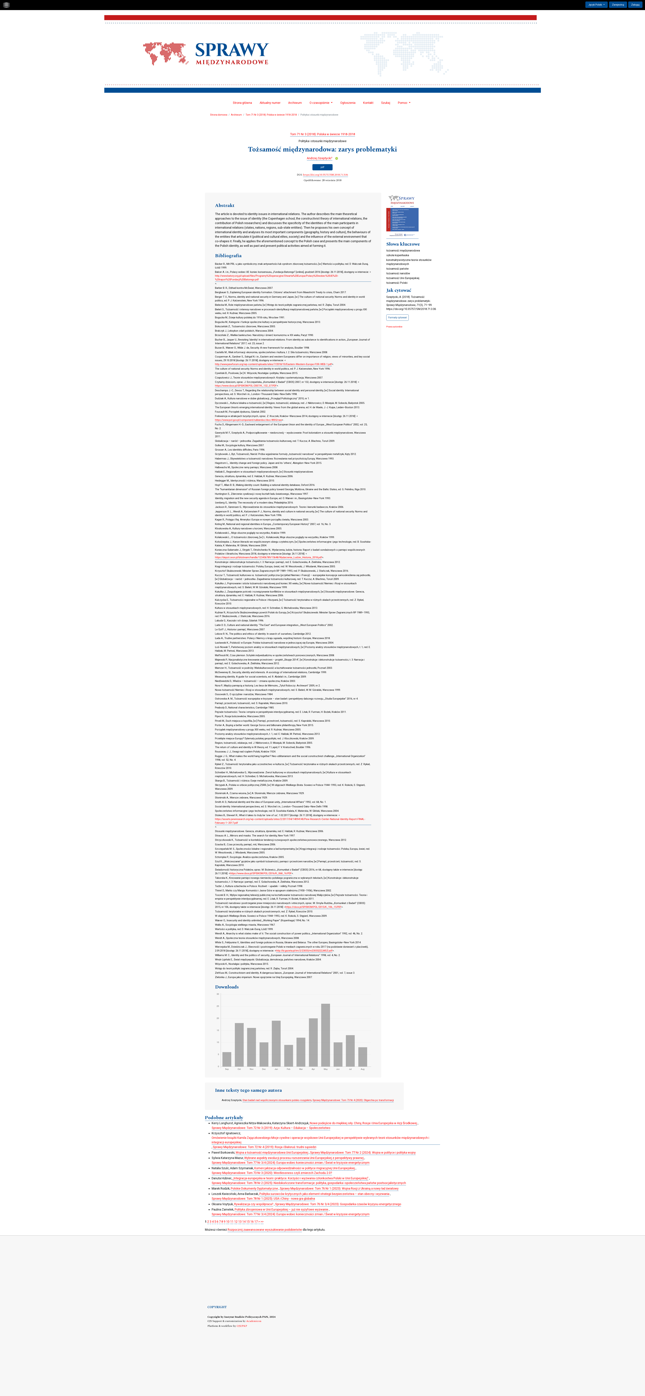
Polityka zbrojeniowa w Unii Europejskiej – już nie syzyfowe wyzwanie (281, 1209)
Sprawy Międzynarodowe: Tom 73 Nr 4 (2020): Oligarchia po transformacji (353, 1100)
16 (252, 1221)
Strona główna (242, 102)
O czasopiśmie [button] (320, 102)
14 (244, 1221)
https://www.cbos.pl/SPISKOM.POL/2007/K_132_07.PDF (246, 385)
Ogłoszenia (347, 102)
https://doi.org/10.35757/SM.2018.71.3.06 (325, 175)
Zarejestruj (618, 4)
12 (236, 1221)
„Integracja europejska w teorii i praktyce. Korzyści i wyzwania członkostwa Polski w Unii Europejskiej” (300, 1178)
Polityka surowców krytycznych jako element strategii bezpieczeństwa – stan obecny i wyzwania (324, 1194)
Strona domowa (218, 114)
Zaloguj (635, 4)
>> (262, 1221)
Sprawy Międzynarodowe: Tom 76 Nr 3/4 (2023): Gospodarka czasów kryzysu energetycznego (338, 1204)
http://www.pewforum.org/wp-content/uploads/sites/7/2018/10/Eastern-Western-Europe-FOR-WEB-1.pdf (273, 364)
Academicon (253, 1321)
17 (256, 1221)
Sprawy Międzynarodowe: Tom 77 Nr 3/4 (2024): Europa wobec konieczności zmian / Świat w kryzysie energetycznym (291, 1162)
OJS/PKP (242, 1326)
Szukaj (385, 102)
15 (248, 1221)
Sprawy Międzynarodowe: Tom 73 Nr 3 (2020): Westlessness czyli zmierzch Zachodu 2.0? (272, 1173)
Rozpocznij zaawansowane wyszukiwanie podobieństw (265, 1229)
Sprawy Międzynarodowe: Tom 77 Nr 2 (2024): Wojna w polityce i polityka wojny (363, 1152)
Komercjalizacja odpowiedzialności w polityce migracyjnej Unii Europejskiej (304, 1168)
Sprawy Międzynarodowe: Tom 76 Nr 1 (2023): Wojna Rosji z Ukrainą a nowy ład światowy (339, 1188)
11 (231, 1221)
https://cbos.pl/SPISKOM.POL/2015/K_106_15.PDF (313, 906)
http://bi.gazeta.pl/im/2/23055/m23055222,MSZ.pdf (304, 950)
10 (227, 1221)
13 (240, 1221)
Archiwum (295, 102)
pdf (322, 167)
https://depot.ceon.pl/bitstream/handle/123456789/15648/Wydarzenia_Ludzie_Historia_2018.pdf (268, 557)
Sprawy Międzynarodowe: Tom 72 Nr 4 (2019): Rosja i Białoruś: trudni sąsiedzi (264, 1147)
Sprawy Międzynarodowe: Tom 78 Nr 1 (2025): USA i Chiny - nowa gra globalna (263, 1198)
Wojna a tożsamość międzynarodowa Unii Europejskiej (272, 1152)
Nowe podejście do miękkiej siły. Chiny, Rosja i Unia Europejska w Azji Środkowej (363, 1123)
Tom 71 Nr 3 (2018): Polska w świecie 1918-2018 (271, 114)
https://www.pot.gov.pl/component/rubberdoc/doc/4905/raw (248, 419)
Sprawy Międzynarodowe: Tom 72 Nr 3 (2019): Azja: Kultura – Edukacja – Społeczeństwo (271, 1128)
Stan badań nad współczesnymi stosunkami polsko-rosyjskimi (277, 1100)
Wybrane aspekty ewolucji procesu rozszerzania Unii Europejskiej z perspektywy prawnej (304, 1158)
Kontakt (368, 102)
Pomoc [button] (403, 102)
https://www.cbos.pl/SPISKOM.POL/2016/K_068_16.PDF (261, 873)
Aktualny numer (270, 102)
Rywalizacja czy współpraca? (253, 1204)
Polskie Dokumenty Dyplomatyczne (254, 1188)
